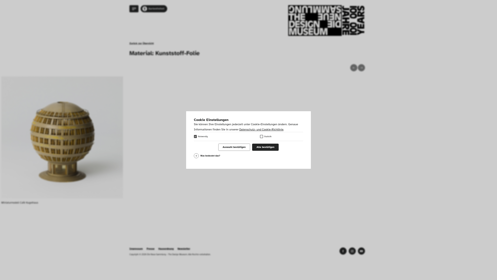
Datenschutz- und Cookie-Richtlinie (261, 129)
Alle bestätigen (265, 147)
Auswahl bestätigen (234, 147)
